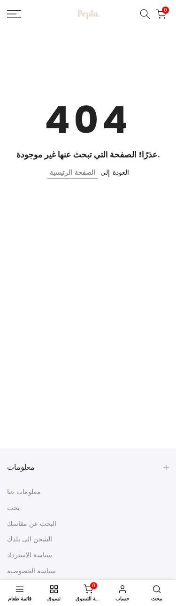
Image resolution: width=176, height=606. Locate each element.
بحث (13, 507)
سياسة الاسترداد (29, 555)
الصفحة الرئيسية (72, 172)
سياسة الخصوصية (31, 571)
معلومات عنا (24, 491)
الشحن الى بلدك (29, 539)
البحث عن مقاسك (31, 523)
